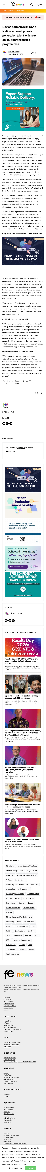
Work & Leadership (10, 1027)
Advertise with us (10, 1006)
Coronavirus (10, 889)
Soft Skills (28, 935)
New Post (7, 1112)
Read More (23, 1164)
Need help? (7, 1122)
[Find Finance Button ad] (23, 558)
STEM (8, 940)
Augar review (32, 870)
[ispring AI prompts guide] (23, 264)
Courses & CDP (9, 1137)
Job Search (7, 1047)
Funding (9, 898)
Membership (8, 1120)
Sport (37, 935)
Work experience (12, 954)
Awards (6, 1133)
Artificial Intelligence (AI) (15, 870)
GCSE (17, 898)
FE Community (9, 1002)
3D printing (10, 866)
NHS (7, 926)
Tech (30, 945)
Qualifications (20, 931)
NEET (19, 922)
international (10, 903)
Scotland (31, 931)
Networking (8, 1139)
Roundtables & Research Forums (15, 1144)
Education (7, 1021)
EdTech (6, 1023)
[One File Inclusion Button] (23, 505)
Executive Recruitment (11, 1045)
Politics (8, 931)
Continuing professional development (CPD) (22, 884)
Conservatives (20, 880)
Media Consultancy (10, 1081)
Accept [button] (30, 1168)
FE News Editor (13, 52)
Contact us (7, 1000)
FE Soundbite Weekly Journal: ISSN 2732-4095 (20, 1062)
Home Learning (28, 898)
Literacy (9, 912)
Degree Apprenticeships (15, 894)
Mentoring (10, 922)
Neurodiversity (29, 922)
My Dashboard (9, 1114)
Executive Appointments (12, 1042)
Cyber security (23, 889)
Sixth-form (18, 935)
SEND (8, 935)
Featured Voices (9, 1060)
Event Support (9, 1083)
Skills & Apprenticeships (12, 1029)
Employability (8, 1025)
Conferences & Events (11, 1135)
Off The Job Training (20, 926)
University (22, 949)
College (9, 880)
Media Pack (8, 1075)
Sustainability (11, 945)
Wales (31, 949)
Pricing (6, 1073)
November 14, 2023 (15, 54)
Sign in (39, 4)
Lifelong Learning (29, 908)
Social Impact (8, 1031)
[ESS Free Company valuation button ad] (23, 584)
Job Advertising (9, 1079)
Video (6, 1096)
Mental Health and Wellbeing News (19, 917)
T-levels (22, 945)
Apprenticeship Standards (27, 866)
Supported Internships (22, 940)
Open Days (7, 1142)
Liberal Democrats (13, 908)
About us (7, 997)
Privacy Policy (8, 1008)
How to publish (9, 1108)
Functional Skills (33, 894)
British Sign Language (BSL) (27, 875)
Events (6, 1116)
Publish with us (9, 1004)
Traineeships (10, 949)
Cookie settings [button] (15, 1168)
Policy (33, 926)
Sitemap (6, 1010)
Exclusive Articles (10, 1058)
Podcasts (7, 1094)
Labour (30, 903)
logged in (21, 447)
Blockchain (10, 875)
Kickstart (22, 903)
